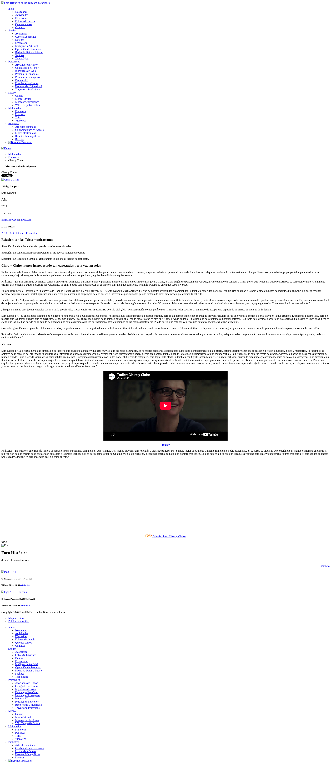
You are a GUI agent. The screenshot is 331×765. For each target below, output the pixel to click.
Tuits (18, 117)
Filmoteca (20, 111)
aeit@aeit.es (25, 605)
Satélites (19, 55)
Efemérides (21, 18)
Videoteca (20, 120)
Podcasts (20, 114)
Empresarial (21, 42)
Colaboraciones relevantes (29, 129)
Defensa (19, 39)
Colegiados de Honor (26, 67)
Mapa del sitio (16, 618)
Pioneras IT (21, 80)
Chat (11, 233)
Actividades (21, 14)
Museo (12, 92)
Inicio (11, 8)
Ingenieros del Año (25, 70)
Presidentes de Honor (26, 83)
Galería (19, 95)
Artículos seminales (25, 126)
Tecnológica (21, 58)
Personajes (14, 61)
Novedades (21, 11)
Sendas (12, 30)
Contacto (20, 27)
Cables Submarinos (25, 36)
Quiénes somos (23, 24)
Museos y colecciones (27, 101)
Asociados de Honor (26, 64)
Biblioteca (13, 123)
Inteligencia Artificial (26, 46)
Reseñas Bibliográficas (27, 136)
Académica (21, 33)
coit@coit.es (25, 585)
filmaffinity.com (10, 219)
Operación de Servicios (28, 49)
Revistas (19, 139)
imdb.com (26, 219)
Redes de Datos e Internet (29, 52)
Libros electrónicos (25, 132)
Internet (20, 233)
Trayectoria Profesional (27, 89)
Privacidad (32, 233)
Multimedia (14, 108)
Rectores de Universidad (28, 86)
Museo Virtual (23, 98)
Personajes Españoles (26, 73)
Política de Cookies (18, 621)
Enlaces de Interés (25, 21)
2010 (4, 233)
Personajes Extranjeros (27, 77)
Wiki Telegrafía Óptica (27, 105)
